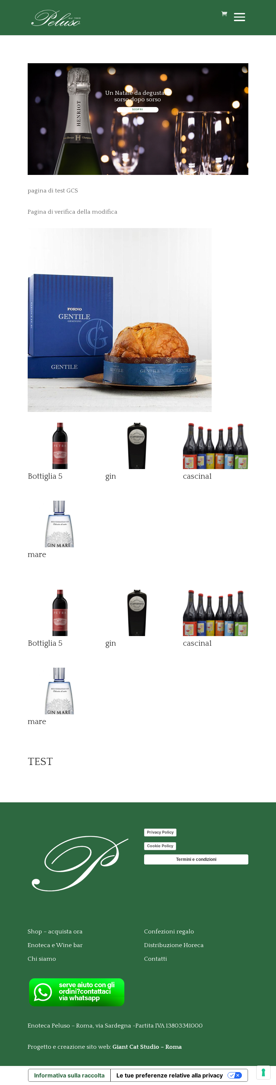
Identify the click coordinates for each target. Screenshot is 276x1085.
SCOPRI (137, 109)
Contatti (155, 959)
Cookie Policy (160, 845)
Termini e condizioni (196, 859)
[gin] (138, 467)
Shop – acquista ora (55, 931)
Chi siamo (42, 959)
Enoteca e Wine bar (55, 945)
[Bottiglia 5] (60, 467)
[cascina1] (215, 467)
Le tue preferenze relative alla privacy (169, 1075)
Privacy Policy (160, 832)
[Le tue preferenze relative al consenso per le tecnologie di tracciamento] (263, 1072)
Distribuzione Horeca (174, 945)
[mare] (60, 545)
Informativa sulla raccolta (69, 1075)
